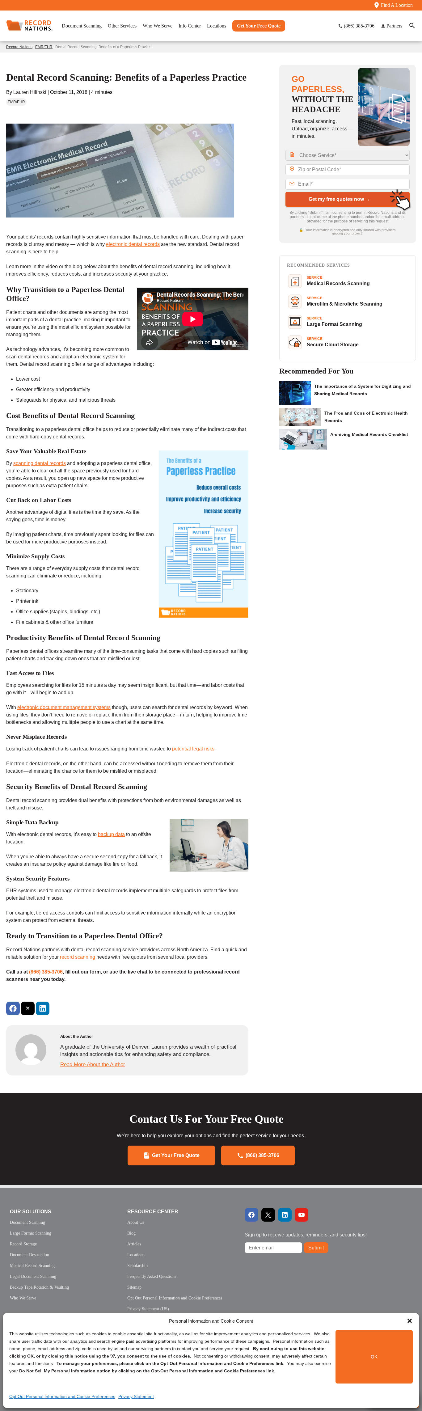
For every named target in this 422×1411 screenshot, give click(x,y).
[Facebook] (13, 1008)
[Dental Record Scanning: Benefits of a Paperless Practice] (120, 230)
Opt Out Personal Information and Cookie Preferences (62, 1396)
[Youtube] (301, 1215)
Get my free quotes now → (339, 199)
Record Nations (19, 47)
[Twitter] (28, 1008)
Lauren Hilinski (29, 92)
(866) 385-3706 (46, 971)
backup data (111, 834)
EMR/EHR (44, 47)
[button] (410, 1321)
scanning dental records (39, 463)
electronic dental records (133, 244)
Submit (316, 1247)
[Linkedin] (42, 1008)
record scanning (77, 957)
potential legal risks (193, 748)
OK (374, 1356)
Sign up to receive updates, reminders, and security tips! (306, 1234)
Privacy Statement (136, 1396)
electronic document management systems (64, 707)
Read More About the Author (92, 1064)
